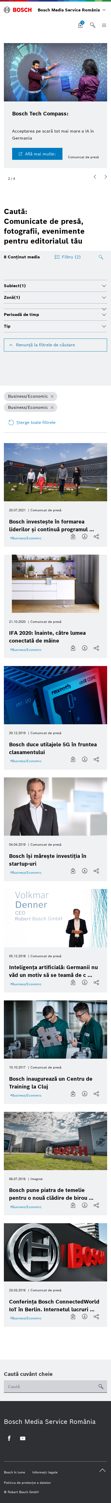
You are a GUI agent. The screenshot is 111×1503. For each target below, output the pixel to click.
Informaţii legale (45, 1472)
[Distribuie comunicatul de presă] (97, 536)
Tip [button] (7, 326)
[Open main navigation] (103, 25)
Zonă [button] (12, 297)
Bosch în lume (14, 1472)
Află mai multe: (40, 154)
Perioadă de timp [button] (21, 314)
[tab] (55, 286)
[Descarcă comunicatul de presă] (85, 536)
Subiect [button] (15, 285)
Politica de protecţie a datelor (27, 1483)
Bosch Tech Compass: (40, 113)
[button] (95, 177)
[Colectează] (74, 536)
